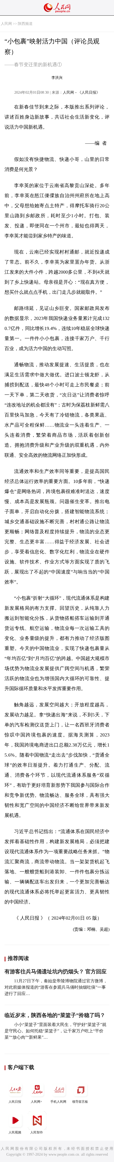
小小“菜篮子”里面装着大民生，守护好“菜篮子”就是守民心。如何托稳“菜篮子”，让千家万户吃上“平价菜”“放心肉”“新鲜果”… (55, 1030)
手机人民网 (58, 1102)
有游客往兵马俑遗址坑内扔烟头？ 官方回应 (56, 971)
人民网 (6, 24)
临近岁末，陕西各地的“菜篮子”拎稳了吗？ (55, 1015)
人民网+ (36, 1102)
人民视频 (14, 1132)
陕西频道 (25, 24)
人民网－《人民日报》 (81, 92)
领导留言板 (80, 1102)
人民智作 (36, 1132)
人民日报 (14, 1102)
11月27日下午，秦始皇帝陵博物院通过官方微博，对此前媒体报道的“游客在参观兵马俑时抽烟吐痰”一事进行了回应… (56, 987)
